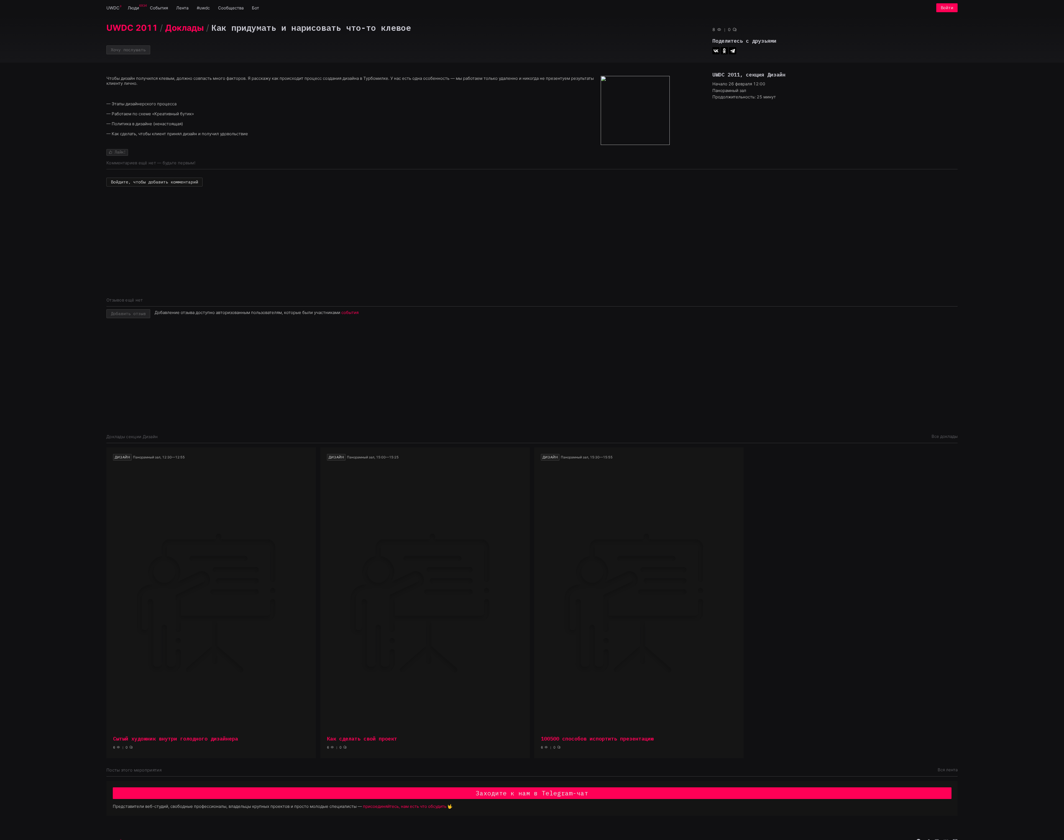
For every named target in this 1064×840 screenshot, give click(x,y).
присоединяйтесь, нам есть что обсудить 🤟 (408, 806)
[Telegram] (732, 50)
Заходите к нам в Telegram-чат (532, 793)
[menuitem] (112, 7)
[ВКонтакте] (716, 50)
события (350, 312)
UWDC (112, 8)
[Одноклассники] (724, 50)
